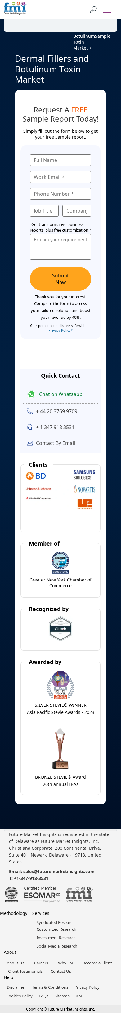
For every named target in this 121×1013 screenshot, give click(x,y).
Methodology (13, 913)
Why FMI (66, 963)
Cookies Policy (19, 996)
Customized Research (56, 929)
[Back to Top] (105, 960)
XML (80, 996)
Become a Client (97, 963)
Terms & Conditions (50, 987)
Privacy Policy (87, 987)
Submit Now (60, 279)
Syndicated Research (56, 922)
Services (40, 913)
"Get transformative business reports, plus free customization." (60, 227)
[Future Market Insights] (15, 9)
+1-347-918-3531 (31, 878)
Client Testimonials (25, 971)
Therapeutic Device (60, 27)
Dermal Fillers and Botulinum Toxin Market (84, 36)
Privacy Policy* (60, 330)
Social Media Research (57, 946)
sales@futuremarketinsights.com (59, 871)
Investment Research (56, 937)
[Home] (17, 36)
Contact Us (61, 971)
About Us (15, 963)
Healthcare (31, 24)
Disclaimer (16, 987)
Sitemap (62, 996)
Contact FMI (40, 16)
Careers (41, 963)
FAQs (43, 996)
